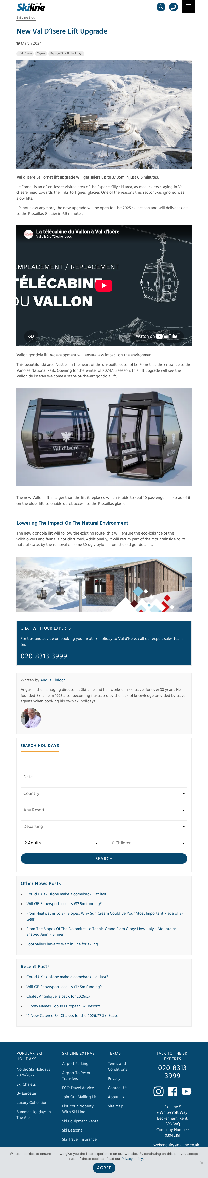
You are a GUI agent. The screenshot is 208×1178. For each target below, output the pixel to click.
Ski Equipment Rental (80, 1121)
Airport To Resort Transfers (77, 1075)
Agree (104, 1168)
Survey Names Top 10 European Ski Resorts (63, 1006)
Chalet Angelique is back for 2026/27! (58, 996)
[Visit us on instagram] (158, 1091)
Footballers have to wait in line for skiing (62, 944)
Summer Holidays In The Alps (33, 1114)
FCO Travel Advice (78, 1088)
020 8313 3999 (44, 656)
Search (104, 859)
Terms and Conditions (117, 1066)
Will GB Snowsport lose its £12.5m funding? (64, 904)
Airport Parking (75, 1064)
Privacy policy (132, 1159)
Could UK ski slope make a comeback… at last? (67, 894)
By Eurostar (26, 1093)
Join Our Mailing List (80, 1097)
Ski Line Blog (26, 17)
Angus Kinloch (53, 680)
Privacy (114, 1079)
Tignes (41, 54)
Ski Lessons (72, 1130)
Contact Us (117, 1088)
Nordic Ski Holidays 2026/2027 (33, 1072)
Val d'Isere (25, 54)
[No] (201, 1162)
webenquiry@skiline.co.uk (176, 1145)
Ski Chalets (26, 1084)
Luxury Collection (31, 1102)
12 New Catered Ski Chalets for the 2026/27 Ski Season (73, 1016)
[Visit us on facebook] (172, 1091)
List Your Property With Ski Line (78, 1109)
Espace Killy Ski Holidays (66, 54)
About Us (116, 1097)
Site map (115, 1106)
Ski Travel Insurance (79, 1139)
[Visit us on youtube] (186, 1091)
